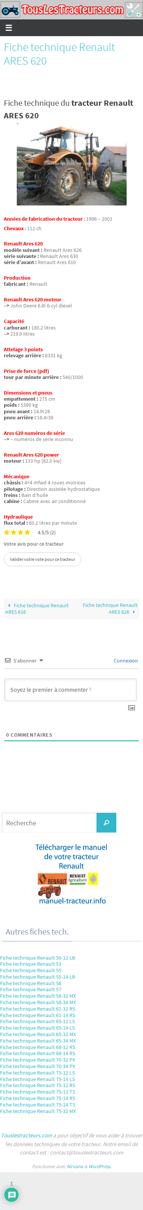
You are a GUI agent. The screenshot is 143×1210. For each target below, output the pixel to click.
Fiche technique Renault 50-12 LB (37, 957)
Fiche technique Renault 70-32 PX (37, 1059)
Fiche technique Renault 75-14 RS (37, 1098)
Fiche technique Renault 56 (30, 983)
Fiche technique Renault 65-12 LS (37, 1021)
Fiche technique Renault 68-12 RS (37, 1047)
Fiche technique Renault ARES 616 (37, 608)
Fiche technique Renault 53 (30, 963)
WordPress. (99, 1166)
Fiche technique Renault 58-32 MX (38, 995)
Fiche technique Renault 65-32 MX (38, 1034)
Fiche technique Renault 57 (30, 989)
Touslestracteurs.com (26, 1135)
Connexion (125, 660)
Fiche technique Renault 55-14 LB (37, 976)
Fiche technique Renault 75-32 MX (38, 1111)
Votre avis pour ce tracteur (34, 544)
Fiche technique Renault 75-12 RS (37, 1085)
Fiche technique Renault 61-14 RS (37, 1015)
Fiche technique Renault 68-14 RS (37, 1053)
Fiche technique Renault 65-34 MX (38, 1040)
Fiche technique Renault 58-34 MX (38, 1002)
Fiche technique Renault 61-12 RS (37, 1008)
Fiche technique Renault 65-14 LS (37, 1027)
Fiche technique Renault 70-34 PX (37, 1066)
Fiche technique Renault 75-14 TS (37, 1104)
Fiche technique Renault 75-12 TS (37, 1091)
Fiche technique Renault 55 (30, 970)
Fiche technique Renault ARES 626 (110, 608)
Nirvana (75, 1166)
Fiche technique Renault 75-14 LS (37, 1079)
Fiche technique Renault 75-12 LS (37, 1072)
